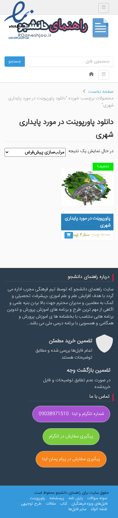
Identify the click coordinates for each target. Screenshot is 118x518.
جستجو (14, 61)
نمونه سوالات (97, 498)
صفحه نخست (100, 91)
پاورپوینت (37, 498)
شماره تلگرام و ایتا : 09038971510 (71, 414)
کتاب (63, 503)
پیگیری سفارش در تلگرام (71, 436)
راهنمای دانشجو (65, 29)
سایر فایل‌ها (77, 509)
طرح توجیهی (31, 503)
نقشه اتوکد (98, 509)
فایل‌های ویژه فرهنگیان (89, 503)
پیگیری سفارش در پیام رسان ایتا (71, 459)
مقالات (51, 503)
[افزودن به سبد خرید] (68, 235)
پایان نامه (75, 498)
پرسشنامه (56, 498)
